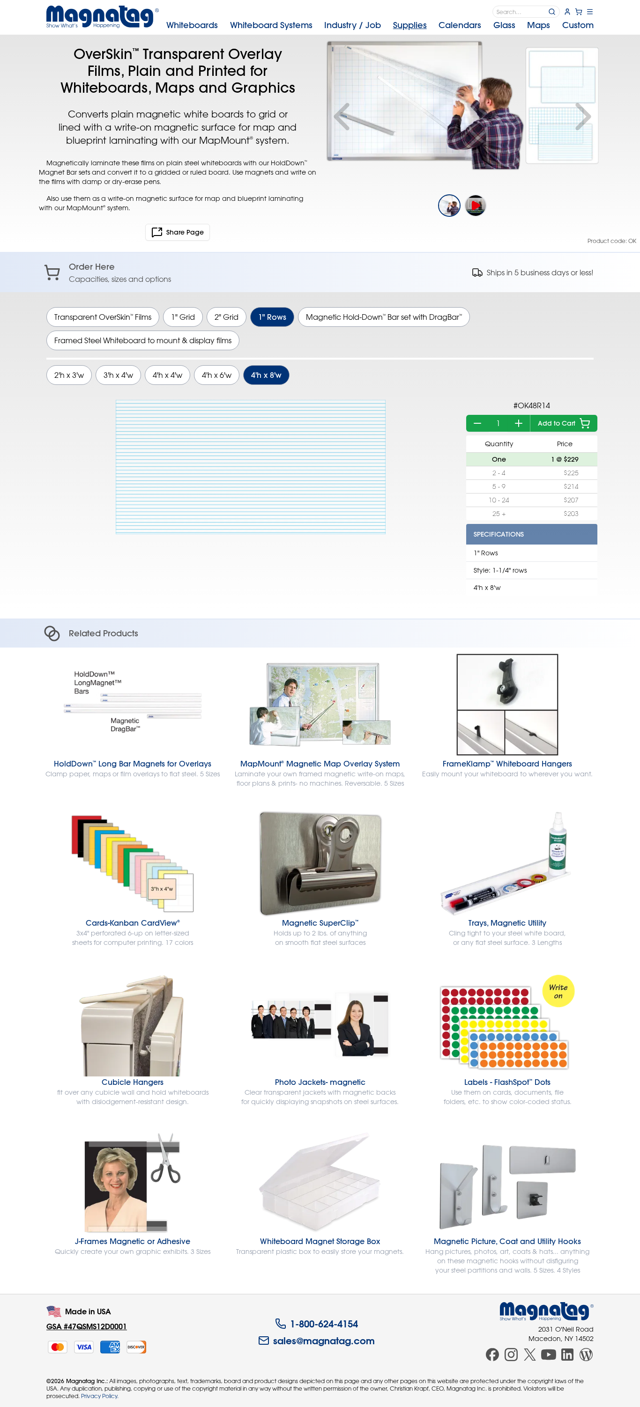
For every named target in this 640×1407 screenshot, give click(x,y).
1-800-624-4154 (324, 1324)
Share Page (185, 232)
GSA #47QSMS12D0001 (86, 1326)
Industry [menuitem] (352, 25)
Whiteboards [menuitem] (192, 25)
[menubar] (380, 25)
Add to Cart (556, 423)
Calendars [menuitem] (460, 25)
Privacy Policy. (100, 1396)
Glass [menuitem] (504, 25)
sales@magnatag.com (324, 1340)
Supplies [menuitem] (410, 25)
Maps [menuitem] (538, 25)
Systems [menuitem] (271, 25)
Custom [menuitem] (578, 25)
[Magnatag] (547, 1311)
